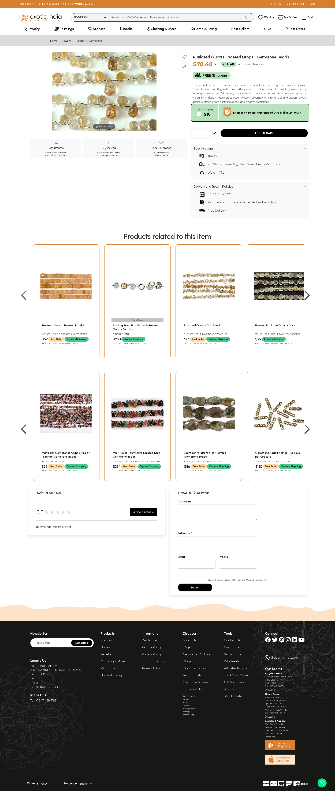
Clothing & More (113, 661)
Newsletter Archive (196, 654)
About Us (189, 640)
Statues (106, 640)
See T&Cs (62, 155)
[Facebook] (268, 641)
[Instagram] (288, 641)
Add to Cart (264, 133)
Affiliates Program (237, 668)
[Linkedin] (294, 641)
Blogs (187, 661)
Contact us (295, 4)
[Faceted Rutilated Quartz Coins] (280, 320)
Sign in (276, 4)
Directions (270, 689)
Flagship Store (273, 673)
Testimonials (192, 675)
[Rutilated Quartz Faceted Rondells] (66, 320)
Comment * (185, 501)
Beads (80, 40)
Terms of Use (243, 580)
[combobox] (176, 17)
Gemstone (95, 40)
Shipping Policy (153, 661)
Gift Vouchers (234, 682)
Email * (182, 556)
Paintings (108, 668)
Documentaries (194, 668)
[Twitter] (275, 641)
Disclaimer (149, 640)
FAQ (312, 4)
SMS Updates (233, 696)
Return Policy (151, 647)
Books (105, 647)
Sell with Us (232, 654)
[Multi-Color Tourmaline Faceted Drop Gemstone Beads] (137, 447)
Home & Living (111, 675)
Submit (195, 587)
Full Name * (185, 533)
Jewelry (67, 40)
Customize (232, 647)
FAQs (186, 647)
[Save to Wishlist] (185, 58)
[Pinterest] (281, 641)
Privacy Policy (262, 580)
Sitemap (230, 689)
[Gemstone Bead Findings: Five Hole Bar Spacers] (280, 447)
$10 (207, 114)
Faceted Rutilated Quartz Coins (275, 325)
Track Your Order (236, 675)
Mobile (224, 556)
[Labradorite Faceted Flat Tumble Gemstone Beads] (209, 447)
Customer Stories (195, 682)
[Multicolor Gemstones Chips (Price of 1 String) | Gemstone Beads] (66, 447)
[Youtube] (301, 641)
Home (53, 40)
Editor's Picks (192, 689)
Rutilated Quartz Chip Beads (202, 325)
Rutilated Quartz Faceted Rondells (64, 325)
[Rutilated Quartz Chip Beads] (209, 320)
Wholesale (232, 661)
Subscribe (81, 642)
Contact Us (232, 640)
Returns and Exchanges (225, 202)
